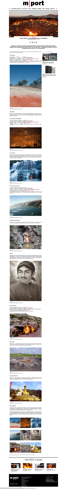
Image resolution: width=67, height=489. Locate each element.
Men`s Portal (37, 39)
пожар (22, 454)
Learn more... (27, 488)
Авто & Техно (24, 8)
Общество (52, 8)
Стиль (29, 8)
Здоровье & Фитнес (17, 8)
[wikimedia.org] (36, 440)
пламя (33, 454)
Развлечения (34, 8)
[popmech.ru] (15, 440)
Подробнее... (21, 487)
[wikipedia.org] (15, 428)
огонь (19, 454)
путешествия (26, 454)
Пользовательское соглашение (51, 481)
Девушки (39, 8)
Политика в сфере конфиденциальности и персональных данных (50, 480)
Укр (11, 8)
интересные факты (13, 454)
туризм (30, 454)
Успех (43, 8)
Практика (47, 8)
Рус (9, 8)
